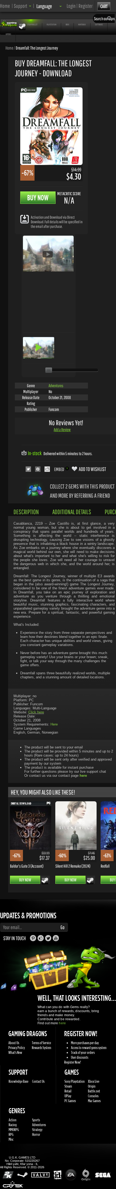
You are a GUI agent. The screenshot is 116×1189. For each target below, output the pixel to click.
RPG (11, 1134)
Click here (36, 712)
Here (54, 724)
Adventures (56, 385)
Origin (91, 1086)
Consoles (93, 1096)
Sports (36, 1120)
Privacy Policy (16, 1047)
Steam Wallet (32, 24)
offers (8, 34)
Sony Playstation (74, 1081)
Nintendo (82, 24)
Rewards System (41, 1047)
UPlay (67, 1096)
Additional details (71, 512)
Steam (68, 1086)
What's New (15, 1052)
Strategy (37, 1129)
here (62, 1023)
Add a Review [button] (62, 429)
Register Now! (72, 1062)
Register (86, 6)
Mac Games (94, 1100)
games (8, 24)
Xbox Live (93, 1081)
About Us (13, 1042)
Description (26, 512)
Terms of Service (41, 1042)
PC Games (70, 1100)
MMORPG (14, 1129)
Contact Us (38, 1081)
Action (12, 1120)
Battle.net (94, 1091)
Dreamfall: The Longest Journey (37, 47)
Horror (36, 1134)
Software (99, 24)
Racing (13, 1124)
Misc (11, 1139)
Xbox (67, 24)
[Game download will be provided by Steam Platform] (45, 880)
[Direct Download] (24, 219)
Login (71, 6)
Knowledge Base (18, 1081)
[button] (22, 6)
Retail (67, 1091)
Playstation (51, 24)
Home (5, 6)
